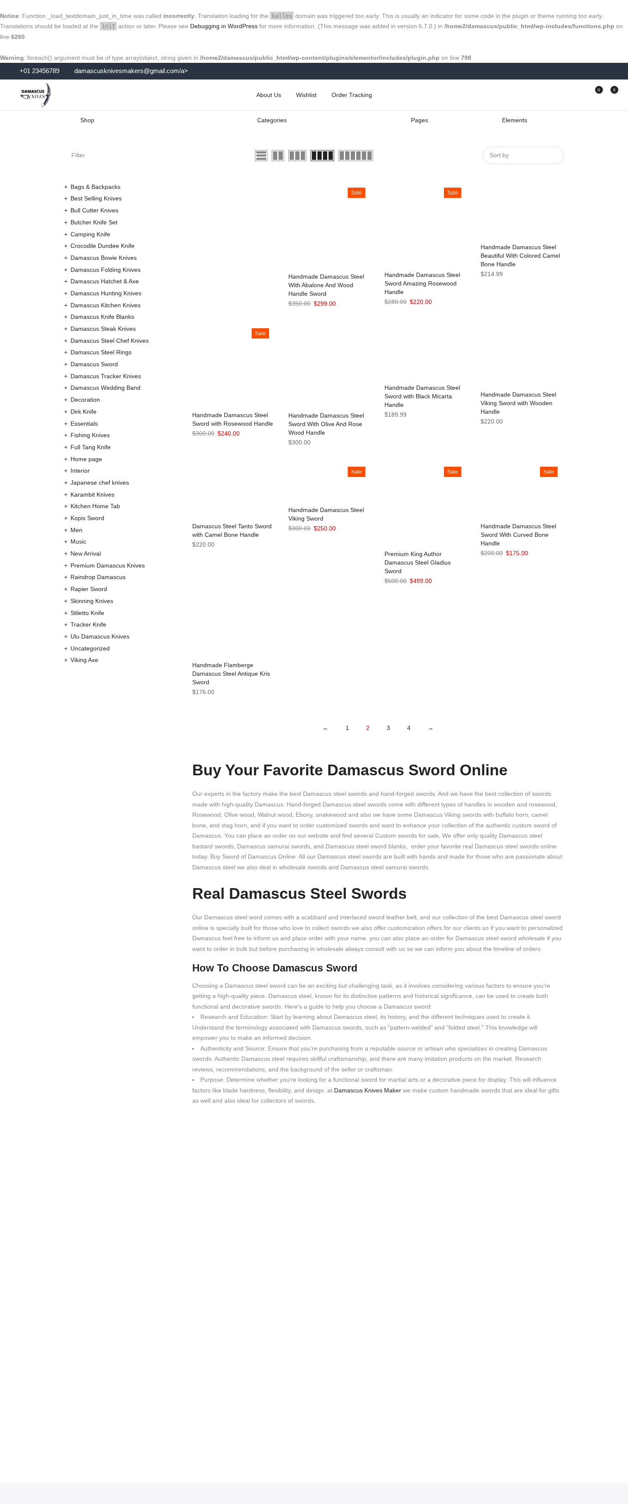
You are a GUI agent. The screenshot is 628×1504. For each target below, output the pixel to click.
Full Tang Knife (90, 447)
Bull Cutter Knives (94, 210)
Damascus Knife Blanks (102, 316)
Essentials (84, 423)
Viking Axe (84, 659)
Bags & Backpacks (95, 186)
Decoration (85, 399)
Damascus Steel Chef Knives (109, 340)
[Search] (563, 95)
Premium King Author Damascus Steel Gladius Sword (417, 562)
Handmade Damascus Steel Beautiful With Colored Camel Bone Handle (520, 256)
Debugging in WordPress (224, 26)
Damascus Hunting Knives (105, 293)
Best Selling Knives (96, 198)
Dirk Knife (83, 411)
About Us (268, 94)
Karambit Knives (92, 494)
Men (76, 530)
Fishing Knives (90, 435)
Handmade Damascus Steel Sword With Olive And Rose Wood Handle (326, 424)
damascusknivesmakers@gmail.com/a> (131, 71)
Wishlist (306, 94)
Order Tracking (352, 94)
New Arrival (85, 553)
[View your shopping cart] (608, 95)
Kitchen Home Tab (95, 506)
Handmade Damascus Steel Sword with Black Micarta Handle (422, 396)
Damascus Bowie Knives (103, 257)
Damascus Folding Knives (105, 269)
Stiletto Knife (87, 612)
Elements (514, 120)
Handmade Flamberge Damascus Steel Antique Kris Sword (231, 674)
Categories (272, 120)
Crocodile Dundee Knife (102, 245)
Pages (419, 120)
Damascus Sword (94, 364)
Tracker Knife (88, 624)
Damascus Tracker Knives (105, 376)
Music (78, 541)
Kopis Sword (87, 518)
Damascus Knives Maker (366, 1090)
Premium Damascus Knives (107, 565)
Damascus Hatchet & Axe (104, 281)
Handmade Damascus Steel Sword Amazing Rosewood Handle (422, 283)
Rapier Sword (88, 589)
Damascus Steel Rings (101, 352)
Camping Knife (90, 234)
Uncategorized (90, 648)
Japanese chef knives (99, 482)
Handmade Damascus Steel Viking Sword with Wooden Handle (518, 403)
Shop (87, 120)
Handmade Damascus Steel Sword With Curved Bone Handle (518, 535)
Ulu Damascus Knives (99, 636)
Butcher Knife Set (93, 222)
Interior (80, 470)
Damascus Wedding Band (105, 387)
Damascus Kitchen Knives (105, 305)
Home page (86, 459)
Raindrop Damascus (98, 577)
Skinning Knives (91, 600)
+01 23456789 (38, 71)
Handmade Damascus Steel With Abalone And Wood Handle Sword (326, 285)
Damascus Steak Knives (103, 328)
